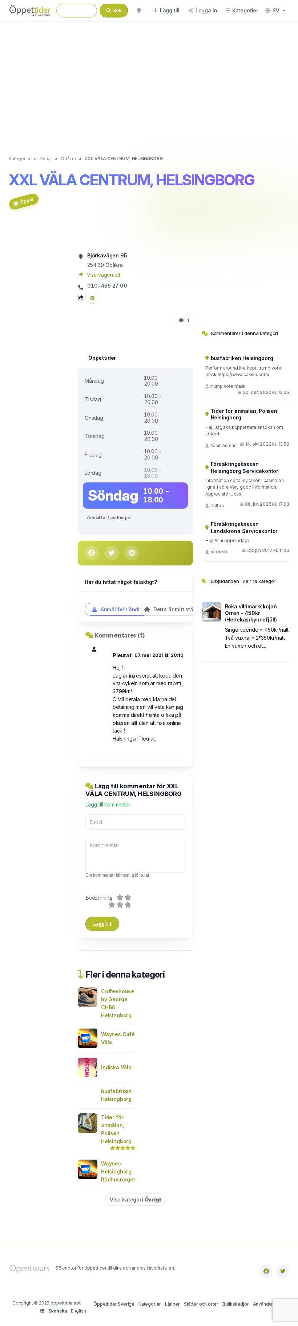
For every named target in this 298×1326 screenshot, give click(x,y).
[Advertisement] (149, 81)
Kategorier (149, 1304)
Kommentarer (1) (119, 635)
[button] (275, 10)
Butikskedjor (235, 1304)
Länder (172, 1304)
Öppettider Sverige (113, 1304)
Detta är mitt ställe (175, 609)
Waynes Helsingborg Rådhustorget (118, 1171)
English (78, 1311)
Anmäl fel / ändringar (108, 517)
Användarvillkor (269, 1304)
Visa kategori (135, 1199)
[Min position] (139, 10)
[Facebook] (266, 1271)
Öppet (26, 200)
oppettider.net (66, 1303)
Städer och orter (201, 1304)
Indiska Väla (116, 1067)
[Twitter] (282, 1271)
